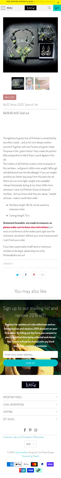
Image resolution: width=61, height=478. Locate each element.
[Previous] (5, 44)
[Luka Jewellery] (30, 8)
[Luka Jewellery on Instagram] (35, 430)
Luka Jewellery (21, 452)
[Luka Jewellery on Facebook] (25, 430)
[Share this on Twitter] (17, 274)
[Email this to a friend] (42, 274)
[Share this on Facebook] (26, 274)
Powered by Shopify (30, 456)
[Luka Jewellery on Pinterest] (30, 430)
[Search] (49, 8)
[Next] (55, 44)
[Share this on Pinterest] (34, 274)
